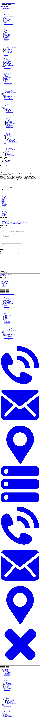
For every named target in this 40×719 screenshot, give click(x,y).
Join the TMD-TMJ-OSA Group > (6, 6)
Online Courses (6, 20)
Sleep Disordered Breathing (9, 25)
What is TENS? (6, 48)
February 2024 (4, 194)
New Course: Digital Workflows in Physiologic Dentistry (11, 223)
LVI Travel (6, 40)
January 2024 (4, 195)
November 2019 (5, 204)
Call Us (8, 3)
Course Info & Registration (7, 8)
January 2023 (4, 200)
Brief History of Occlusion (8, 52)
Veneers (5, 22)
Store (3, 44)
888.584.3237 (3, 274)
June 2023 (4, 196)
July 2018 (4, 206)
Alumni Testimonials (7, 13)
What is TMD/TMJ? (7, 46)
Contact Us (4, 54)
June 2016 (4, 209)
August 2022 (4, 201)
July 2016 (4, 208)
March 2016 (4, 211)
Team (5, 33)
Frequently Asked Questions (9, 16)
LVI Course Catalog (7, 19)
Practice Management (8, 34)
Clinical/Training (7, 35)
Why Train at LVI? (5, 58)
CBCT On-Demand (7, 26)
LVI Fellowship (6, 38)
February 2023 (4, 199)
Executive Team (7, 15)
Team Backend (6, 161)
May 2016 (4, 210)
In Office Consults (7, 36)
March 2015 (4, 215)
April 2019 (4, 205)
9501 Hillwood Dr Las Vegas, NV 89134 (7, 294)
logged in (6, 185)
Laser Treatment (7, 30)
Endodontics (6, 29)
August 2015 (4, 213)
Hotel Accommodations (10, 89)
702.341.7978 (9, 274)
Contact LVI (6, 55)
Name (3, 232)
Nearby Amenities (9, 41)
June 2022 (4, 203)
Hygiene (5, 32)
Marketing (6, 31)
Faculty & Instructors (7, 12)
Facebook (4, 229)
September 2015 (5, 212)
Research (5, 53)
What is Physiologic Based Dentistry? (10, 47)
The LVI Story (6, 10)
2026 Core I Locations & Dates (7, 221)
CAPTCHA (4, 244)
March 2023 (4, 198)
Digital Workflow (7, 23)
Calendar (5, 18)
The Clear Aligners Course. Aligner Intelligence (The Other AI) (12, 220)
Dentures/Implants (7, 28)
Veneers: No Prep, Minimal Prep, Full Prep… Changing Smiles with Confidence (15, 222)
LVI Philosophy (6, 11)
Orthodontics (6, 27)
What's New (6, 181)
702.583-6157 (3, 275)
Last (23, 233)
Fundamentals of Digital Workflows (8, 219)
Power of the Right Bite (8, 49)
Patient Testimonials (7, 14)
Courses (3, 17)
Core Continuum (7, 21)
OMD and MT (6, 74)
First (12, 233)
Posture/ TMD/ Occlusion (8, 50)
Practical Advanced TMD (8, 24)
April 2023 (4, 197)
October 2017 (4, 207)
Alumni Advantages (5, 37)
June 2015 (4, 214)
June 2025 (4, 192)
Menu (3, 107)
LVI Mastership (6, 39)
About (3, 45)
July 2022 (4, 202)
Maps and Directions (9, 42)
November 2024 (5, 193)
